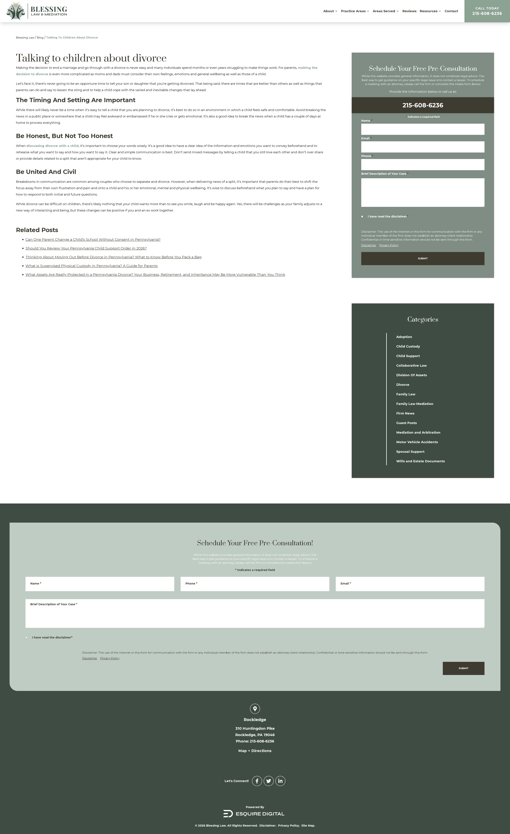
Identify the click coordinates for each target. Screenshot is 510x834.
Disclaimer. (267, 825)
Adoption (404, 337)
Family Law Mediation (414, 404)
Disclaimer (368, 245)
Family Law (405, 394)
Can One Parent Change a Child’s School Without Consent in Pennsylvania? (93, 239)
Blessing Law (25, 37)
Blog (40, 37)
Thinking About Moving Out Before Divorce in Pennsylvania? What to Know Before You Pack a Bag (114, 257)
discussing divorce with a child (52, 146)
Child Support (408, 356)
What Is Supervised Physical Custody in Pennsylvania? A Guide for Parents (92, 266)
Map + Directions (255, 751)
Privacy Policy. (289, 825)
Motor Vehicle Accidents (417, 442)
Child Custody (408, 346)
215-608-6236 (487, 11)
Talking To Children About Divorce (72, 37)
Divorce (402, 385)
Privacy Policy (388, 245)
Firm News (405, 413)
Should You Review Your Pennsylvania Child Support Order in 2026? (86, 248)
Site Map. (308, 825)
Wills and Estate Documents (420, 461)
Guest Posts (406, 423)
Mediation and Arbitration (418, 432)
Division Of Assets (411, 375)
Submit (423, 258)
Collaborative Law (411, 365)
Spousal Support (410, 452)
